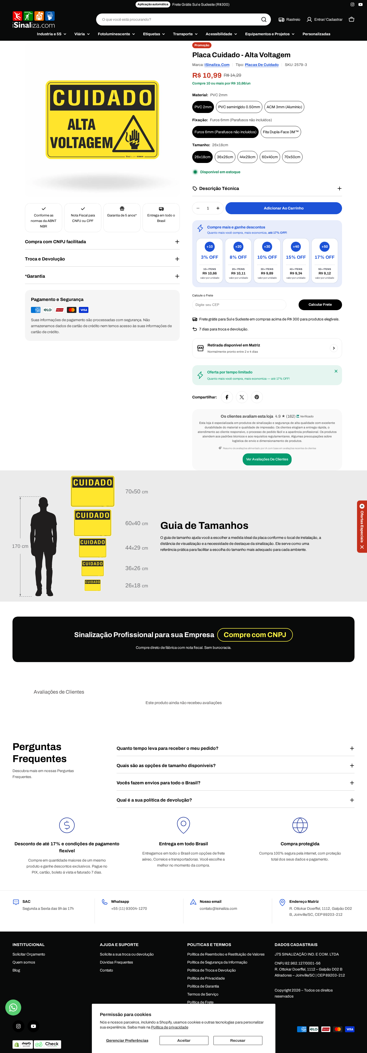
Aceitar (183, 1041)
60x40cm (270, 157)
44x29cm (247, 157)
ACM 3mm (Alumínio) (284, 107)
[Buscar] (264, 19)
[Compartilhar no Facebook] (227, 397)
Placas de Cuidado (262, 65)
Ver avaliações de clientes (267, 459)
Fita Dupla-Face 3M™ (281, 132)
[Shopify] (23, 1048)
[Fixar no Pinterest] (257, 397)
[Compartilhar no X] (242, 397)
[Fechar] (336, 371)
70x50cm (292, 157)
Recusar (237, 1041)
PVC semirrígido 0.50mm (239, 107)
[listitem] (209, 260)
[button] (362, 526)
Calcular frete (320, 304)
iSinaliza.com (216, 65)
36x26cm (225, 157)
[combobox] (183, 19)
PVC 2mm (203, 107)
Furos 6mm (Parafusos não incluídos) (225, 132)
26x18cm (202, 157)
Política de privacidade (169, 1027)
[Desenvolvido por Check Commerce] (47, 1048)
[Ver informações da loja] (334, 348)
